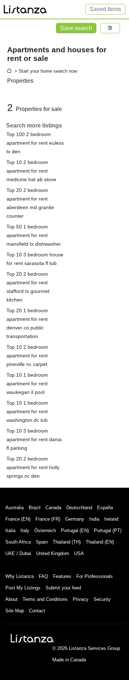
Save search (76, 28)
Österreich (45, 530)
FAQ (43, 576)
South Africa (18, 542)
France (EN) (17, 519)
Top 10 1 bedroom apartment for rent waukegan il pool (27, 383)
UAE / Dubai (18, 553)
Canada (53, 507)
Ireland (111, 519)
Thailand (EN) (100, 542)
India (94, 519)
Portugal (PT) (107, 530)
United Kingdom (52, 553)
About (11, 599)
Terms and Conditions (45, 599)
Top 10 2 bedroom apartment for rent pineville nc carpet (27, 355)
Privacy (81, 599)
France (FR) (47, 519)
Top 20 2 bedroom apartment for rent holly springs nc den (32, 467)
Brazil (34, 507)
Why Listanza (19, 576)
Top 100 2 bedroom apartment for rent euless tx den (35, 142)
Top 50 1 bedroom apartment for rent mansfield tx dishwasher (33, 235)
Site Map (14, 610)
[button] (110, 28)
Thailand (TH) (67, 542)
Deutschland (79, 507)
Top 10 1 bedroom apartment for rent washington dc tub (27, 411)
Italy (24, 530)
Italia (10, 530)
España (105, 507)
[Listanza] (32, 638)
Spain (42, 542)
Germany (74, 519)
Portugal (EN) (75, 530)
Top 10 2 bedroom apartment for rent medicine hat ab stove (31, 170)
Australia (14, 507)
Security (102, 599)
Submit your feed (63, 587)
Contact (37, 610)
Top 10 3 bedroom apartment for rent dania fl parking (34, 439)
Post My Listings (22, 587)
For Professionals (94, 576)
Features (62, 576)
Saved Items (105, 9)
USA (79, 553)
